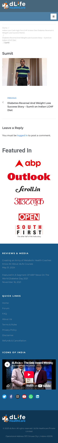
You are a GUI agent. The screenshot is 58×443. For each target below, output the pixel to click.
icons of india (14, 352)
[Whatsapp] (31, 396)
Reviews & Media (15, 253)
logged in (22, 135)
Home (4, 28)
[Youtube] (24, 396)
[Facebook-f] (11, 396)
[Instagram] (17, 396)
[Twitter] (4, 396)
